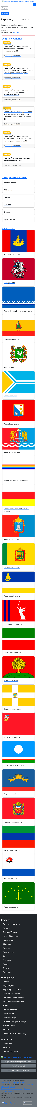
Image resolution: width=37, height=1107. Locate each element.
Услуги (5, 1006)
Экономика (7, 972)
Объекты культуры (10, 1018)
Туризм (5, 964)
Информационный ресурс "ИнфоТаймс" (18, 1062)
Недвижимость (9, 940)
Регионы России (8, 229)
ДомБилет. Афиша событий (13, 1002)
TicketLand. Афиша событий (13, 998)
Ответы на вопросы (10, 1010)
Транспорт (7, 960)
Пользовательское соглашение (11, 1089)
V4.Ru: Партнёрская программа (18, 1070)
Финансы (6, 968)
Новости (6, 982)
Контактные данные (10, 1051)
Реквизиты (7, 1047)
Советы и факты (9, 1014)
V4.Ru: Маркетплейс (18, 1066)
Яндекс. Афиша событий (12, 990)
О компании (7, 1043)
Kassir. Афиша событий (11, 994)
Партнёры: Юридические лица (14, 1034)
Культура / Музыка (10, 932)
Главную (15, 32)
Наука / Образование (11, 936)
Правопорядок (8, 952)
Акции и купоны (12, 38)
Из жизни (6, 928)
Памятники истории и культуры (15, 1022)
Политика (6, 948)
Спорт (5, 956)
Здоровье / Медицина (11, 924)
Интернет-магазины (14, 177)
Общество (7, 944)
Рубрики (6, 1030)
